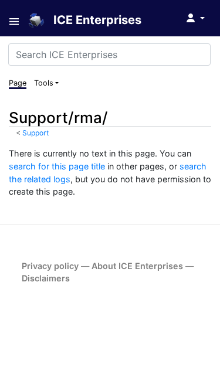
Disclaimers (46, 278)
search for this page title (57, 166)
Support (35, 132)
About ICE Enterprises (137, 266)
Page (17, 83)
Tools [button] (43, 83)
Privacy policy (50, 266)
